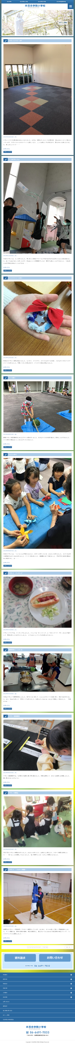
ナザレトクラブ (7, 151)
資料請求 (5, 1006)
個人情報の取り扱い (8, 1010)
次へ (67, 947)
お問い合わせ (6, 1001)
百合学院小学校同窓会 (8, 1019)
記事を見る (6, 149)
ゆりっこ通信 (6, 1015)
